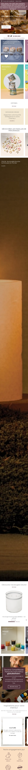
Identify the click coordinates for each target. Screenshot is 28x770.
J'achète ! (12, 120)
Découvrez (6, 26)
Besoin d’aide (18, 1)
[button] (2, 12)
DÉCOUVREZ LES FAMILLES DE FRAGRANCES (14, 130)
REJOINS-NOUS (14, 686)
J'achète (3, 165)
